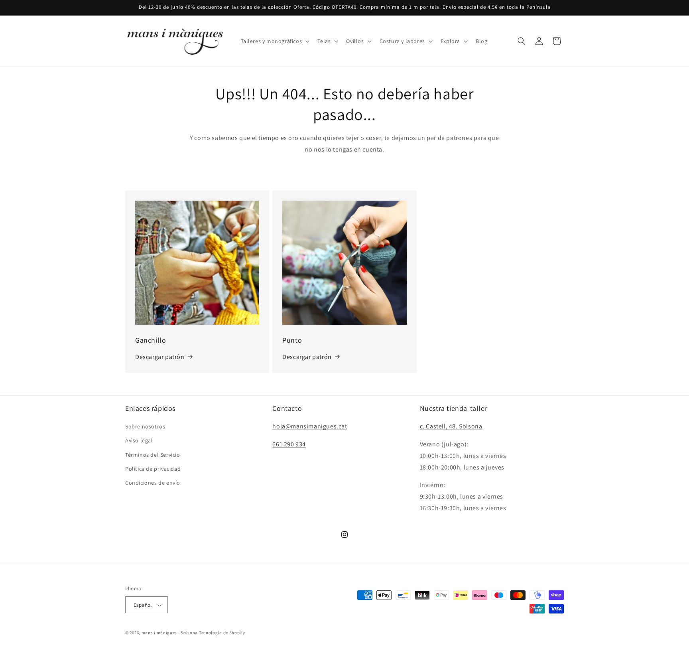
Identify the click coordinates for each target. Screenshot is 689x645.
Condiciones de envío (152, 482)
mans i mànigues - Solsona (170, 633)
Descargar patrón (160, 357)
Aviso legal (139, 440)
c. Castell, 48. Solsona (451, 426)
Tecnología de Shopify (222, 633)
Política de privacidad (153, 468)
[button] (274, 41)
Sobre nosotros (145, 426)
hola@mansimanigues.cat (309, 426)
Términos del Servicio (152, 454)
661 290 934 (289, 444)
